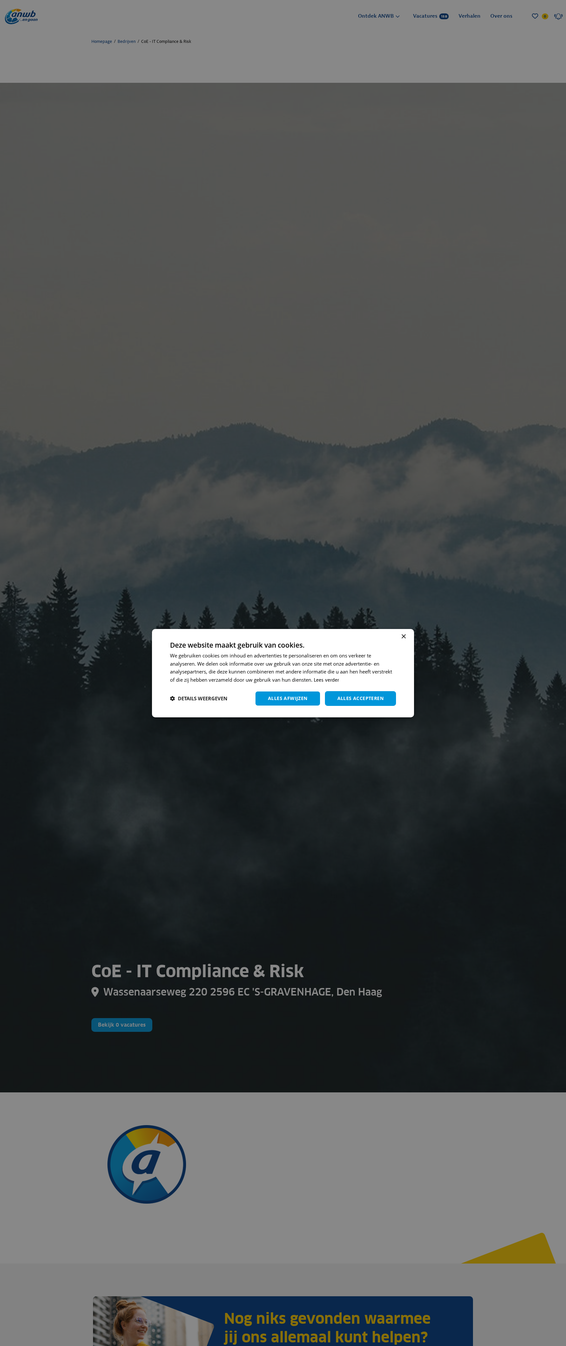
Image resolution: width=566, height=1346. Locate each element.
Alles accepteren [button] (360, 698)
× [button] (403, 636)
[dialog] (283, 673)
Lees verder (326, 680)
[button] (198, 698)
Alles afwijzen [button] (288, 698)
